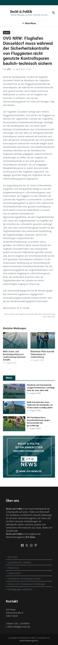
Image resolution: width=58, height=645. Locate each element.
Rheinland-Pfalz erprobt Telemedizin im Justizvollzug (42, 354)
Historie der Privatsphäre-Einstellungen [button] (26, 584)
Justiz (6, 32)
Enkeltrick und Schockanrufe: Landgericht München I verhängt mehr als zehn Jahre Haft (40, 387)
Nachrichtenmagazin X (29, 640)
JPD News (13, 557)
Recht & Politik (21, 11)
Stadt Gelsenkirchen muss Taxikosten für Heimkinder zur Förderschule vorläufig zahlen (40, 405)
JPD (9, 69)
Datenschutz (14, 573)
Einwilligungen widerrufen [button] (20, 589)
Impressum (13, 567)
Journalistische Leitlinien (19, 562)
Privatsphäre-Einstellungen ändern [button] (24, 578)
